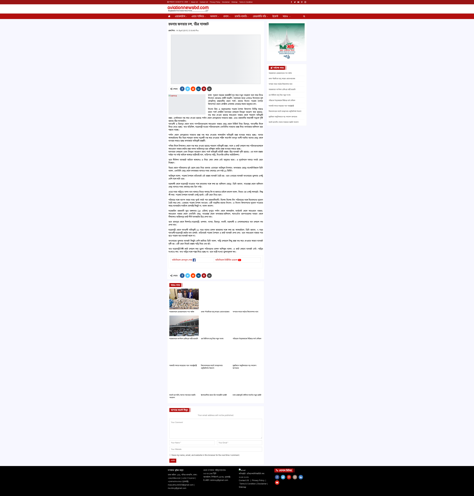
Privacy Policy (215, 2)
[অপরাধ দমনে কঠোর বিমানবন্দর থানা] (247, 299)
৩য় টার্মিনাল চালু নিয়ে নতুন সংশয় (280, 95)
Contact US (204, 2)
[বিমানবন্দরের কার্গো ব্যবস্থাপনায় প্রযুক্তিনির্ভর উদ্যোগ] (215, 352)
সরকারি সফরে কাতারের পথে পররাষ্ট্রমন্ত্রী (281, 106)
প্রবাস (225, 16)
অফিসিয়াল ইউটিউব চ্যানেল (226, 259)
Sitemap (234, 2)
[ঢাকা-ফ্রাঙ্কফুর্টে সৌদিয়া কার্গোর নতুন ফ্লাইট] (247, 382)
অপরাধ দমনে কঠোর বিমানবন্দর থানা (280, 84)
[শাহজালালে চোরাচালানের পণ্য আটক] (184, 299)
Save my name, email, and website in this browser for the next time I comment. (206, 455)
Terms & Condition (246, 2)
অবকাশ (213, 16)
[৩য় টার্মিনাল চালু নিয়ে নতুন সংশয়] (215, 326)
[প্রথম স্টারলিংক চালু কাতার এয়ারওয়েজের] (215, 299)
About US (194, 2)
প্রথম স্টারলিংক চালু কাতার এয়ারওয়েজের (282, 78)
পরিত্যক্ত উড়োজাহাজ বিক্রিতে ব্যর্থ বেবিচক (282, 100)
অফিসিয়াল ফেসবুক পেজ (182, 259)
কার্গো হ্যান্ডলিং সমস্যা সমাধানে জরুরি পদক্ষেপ (284, 122)
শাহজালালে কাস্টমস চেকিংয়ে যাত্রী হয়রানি (282, 89)
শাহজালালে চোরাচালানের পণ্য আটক (280, 73)
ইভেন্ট (275, 16)
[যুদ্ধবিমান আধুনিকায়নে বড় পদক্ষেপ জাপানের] (247, 352)
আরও (286, 16)
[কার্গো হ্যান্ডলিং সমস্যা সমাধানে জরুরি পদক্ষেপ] (184, 382)
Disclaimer (226, 2)
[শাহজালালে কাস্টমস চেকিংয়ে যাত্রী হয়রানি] (184, 326)
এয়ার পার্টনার (197, 16)
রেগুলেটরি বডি (259, 16)
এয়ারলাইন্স (180, 16)
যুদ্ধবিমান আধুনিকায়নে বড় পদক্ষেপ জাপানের (283, 117)
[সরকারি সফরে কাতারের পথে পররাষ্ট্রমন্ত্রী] (184, 352)
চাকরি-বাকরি (241, 16)
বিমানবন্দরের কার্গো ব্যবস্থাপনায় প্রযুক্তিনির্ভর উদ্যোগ (285, 111)
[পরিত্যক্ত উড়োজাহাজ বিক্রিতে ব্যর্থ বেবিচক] (247, 326)
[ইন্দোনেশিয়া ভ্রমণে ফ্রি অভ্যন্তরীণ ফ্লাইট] (215, 382)
